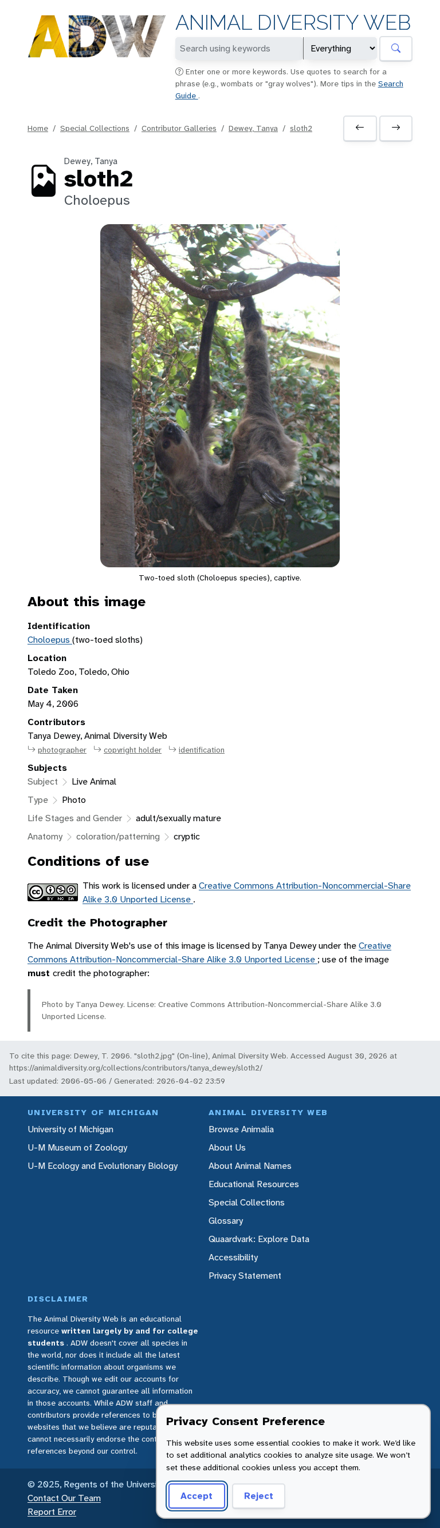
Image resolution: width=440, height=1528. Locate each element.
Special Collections (94, 128)
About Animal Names (250, 1166)
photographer (62, 750)
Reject (258, 1496)
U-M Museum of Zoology (77, 1147)
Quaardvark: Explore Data (259, 1239)
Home (38, 128)
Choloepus (50, 640)
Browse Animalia (241, 1129)
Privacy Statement (245, 1276)
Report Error (52, 1512)
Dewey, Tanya (253, 128)
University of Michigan (70, 1129)
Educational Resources (254, 1184)
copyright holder (133, 750)
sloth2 (301, 128)
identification (202, 750)
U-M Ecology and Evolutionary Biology (103, 1166)
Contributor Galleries (179, 128)
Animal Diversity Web (293, 22)
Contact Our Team (64, 1498)
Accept (196, 1496)
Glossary (226, 1221)
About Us (227, 1147)
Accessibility (233, 1257)
